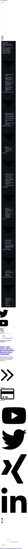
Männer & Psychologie (8, 529)
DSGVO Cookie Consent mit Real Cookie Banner (11, 548)
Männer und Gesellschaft (9, 530)
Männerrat (6, 534)
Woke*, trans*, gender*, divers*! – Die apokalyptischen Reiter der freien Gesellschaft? (7, 350)
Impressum (3, 544)
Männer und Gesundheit (8, 532)
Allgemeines (2, 340)
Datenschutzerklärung (14, 541)
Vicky (8, 539)
